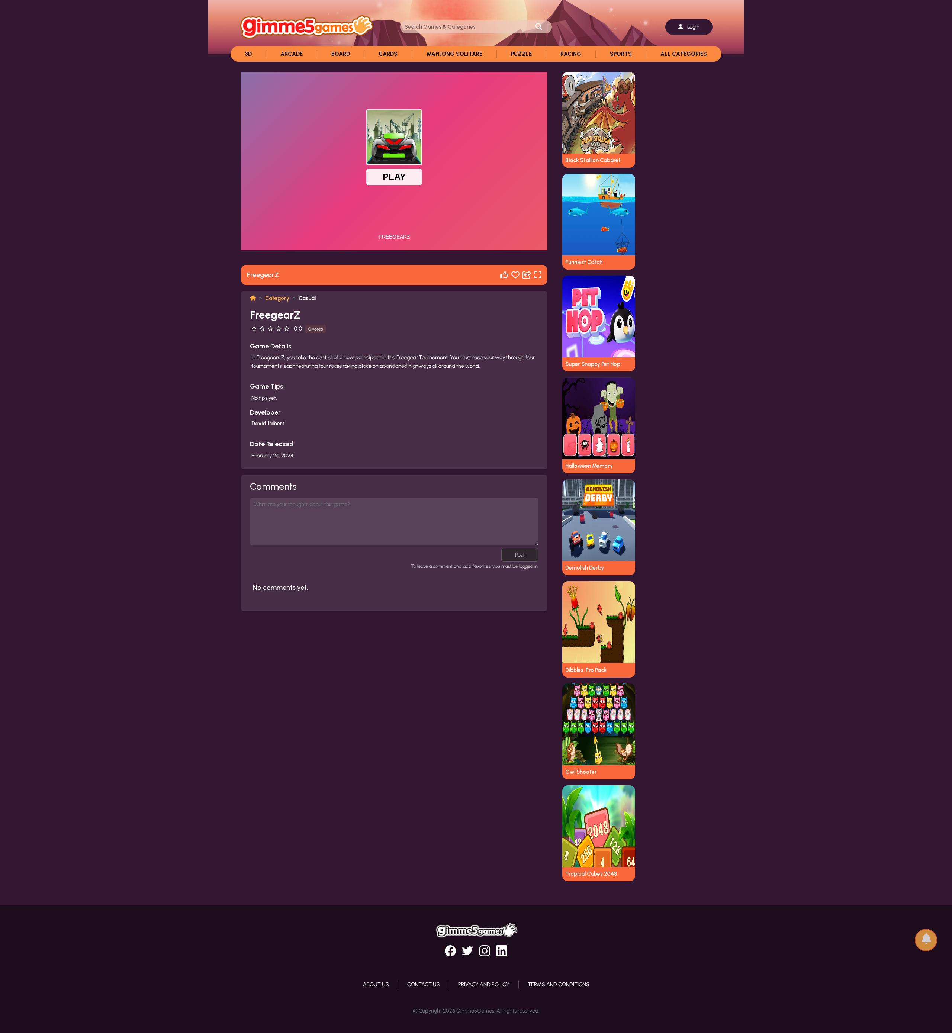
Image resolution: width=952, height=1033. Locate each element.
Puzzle (521, 54)
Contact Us (423, 984)
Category (277, 298)
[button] (926, 936)
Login (692, 26)
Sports (621, 54)
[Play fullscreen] (537, 275)
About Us (376, 984)
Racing (570, 54)
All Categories (683, 54)
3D (248, 54)
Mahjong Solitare (454, 54)
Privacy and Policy (483, 984)
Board (340, 54)
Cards (388, 54)
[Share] (526, 275)
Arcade (291, 54)
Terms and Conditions (558, 984)
